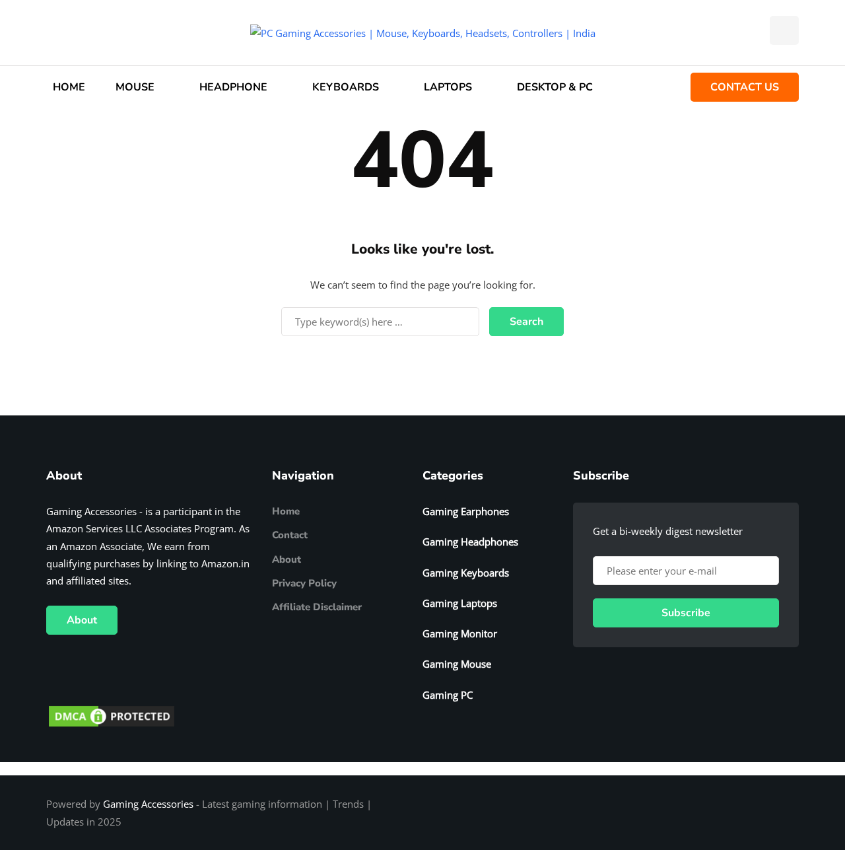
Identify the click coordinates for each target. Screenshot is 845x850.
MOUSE (135, 87)
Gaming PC (447, 694)
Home (286, 511)
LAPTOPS (448, 87)
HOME (69, 87)
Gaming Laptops (459, 603)
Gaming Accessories (148, 803)
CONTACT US (744, 87)
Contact (290, 535)
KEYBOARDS (345, 87)
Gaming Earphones (465, 511)
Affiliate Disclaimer (317, 607)
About (82, 620)
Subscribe (685, 613)
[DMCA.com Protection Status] (111, 715)
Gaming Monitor (459, 633)
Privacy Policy (304, 583)
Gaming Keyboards (465, 572)
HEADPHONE (233, 87)
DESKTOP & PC (555, 87)
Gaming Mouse (456, 663)
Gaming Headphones (470, 541)
